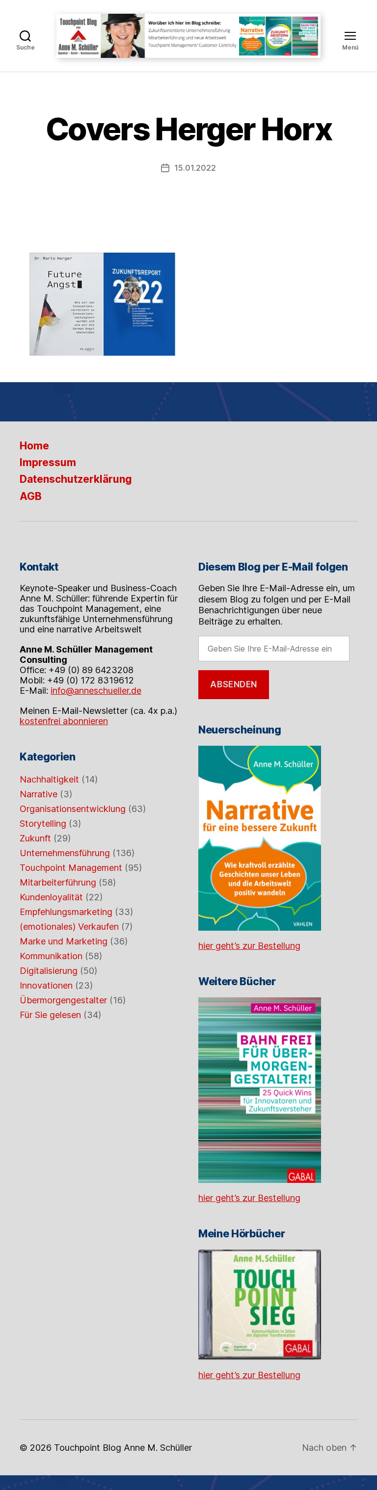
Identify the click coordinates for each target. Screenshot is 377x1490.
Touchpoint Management (71, 868)
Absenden (233, 684)
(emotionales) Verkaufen (69, 926)
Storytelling (43, 823)
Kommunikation (51, 956)
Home (34, 446)
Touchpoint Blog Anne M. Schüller (123, 1447)
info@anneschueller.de (96, 690)
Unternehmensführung (65, 853)
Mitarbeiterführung (58, 882)
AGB (31, 496)
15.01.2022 (195, 168)
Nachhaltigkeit (49, 779)
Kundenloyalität (51, 897)
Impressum (48, 462)
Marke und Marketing (64, 941)
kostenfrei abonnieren (64, 721)
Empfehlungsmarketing (66, 912)
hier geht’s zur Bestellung (249, 946)
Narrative (38, 794)
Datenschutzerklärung (76, 479)
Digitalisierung (49, 971)
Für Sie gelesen (50, 1015)
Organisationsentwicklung (73, 809)
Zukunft (35, 838)
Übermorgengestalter (63, 1000)
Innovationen (46, 985)
